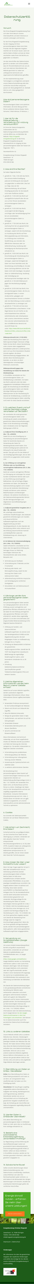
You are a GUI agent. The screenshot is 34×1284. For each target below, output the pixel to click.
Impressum (7, 1242)
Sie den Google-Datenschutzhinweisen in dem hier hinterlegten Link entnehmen (15, 1015)
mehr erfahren (15, 1214)
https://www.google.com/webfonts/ (15, 959)
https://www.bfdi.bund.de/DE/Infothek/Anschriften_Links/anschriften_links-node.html (18, 331)
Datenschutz (16, 1242)
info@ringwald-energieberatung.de (14, 1237)
